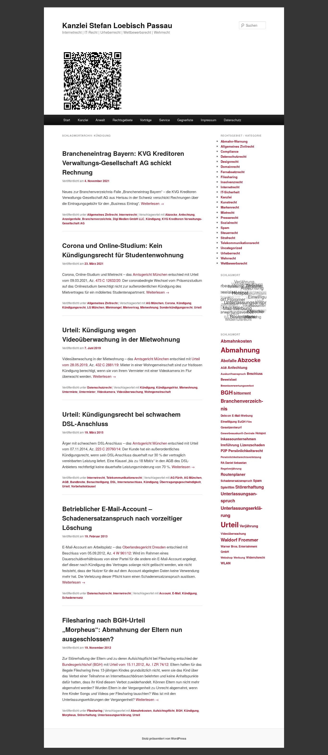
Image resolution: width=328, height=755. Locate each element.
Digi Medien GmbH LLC (128, 219)
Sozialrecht (229, 222)
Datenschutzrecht (99, 387)
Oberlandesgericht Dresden (144, 546)
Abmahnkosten (141, 710)
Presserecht (229, 217)
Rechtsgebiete (123, 120)
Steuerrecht (229, 232)
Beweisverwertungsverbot (237, 385)
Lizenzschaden (252, 444)
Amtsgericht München (150, 274)
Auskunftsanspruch (233, 374)
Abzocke (171, 214)
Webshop (227, 557)
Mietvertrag (131, 307)
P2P (224, 450)
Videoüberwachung (130, 392)
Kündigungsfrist (167, 387)
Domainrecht (230, 166)
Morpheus (69, 715)
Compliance (229, 151)
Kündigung (153, 219)
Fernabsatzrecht (232, 172)
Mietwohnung (149, 307)
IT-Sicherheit (230, 192)
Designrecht (229, 161)
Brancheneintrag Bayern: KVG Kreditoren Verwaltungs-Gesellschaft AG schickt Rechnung (123, 162)
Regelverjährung (231, 468)
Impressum (208, 120)
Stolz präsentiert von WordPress (164, 738)
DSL (113, 482)
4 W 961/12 (122, 552)
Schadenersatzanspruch (236, 481)
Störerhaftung (86, 715)
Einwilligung (229, 422)
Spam (225, 227)
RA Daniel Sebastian (234, 463)
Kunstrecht (229, 202)
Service (164, 120)
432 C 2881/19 (107, 364)
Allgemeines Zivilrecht (102, 214)
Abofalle (229, 360)
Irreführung (230, 444)
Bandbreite (77, 482)
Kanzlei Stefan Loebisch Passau (117, 25)
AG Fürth (176, 477)
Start (66, 120)
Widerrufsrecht (255, 557)
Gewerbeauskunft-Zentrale (238, 433)
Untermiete (70, 392)
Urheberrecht (230, 253)
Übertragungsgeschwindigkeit (180, 482)
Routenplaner (233, 474)
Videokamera (106, 392)
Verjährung (249, 525)
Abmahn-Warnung (234, 141)
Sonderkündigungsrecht (176, 307)
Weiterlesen (152, 203)
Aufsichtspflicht (164, 710)
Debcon (226, 416)
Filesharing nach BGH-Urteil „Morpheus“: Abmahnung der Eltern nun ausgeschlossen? (122, 629)
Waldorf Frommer (239, 539)
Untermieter (87, 392)
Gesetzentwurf (231, 427)
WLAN (226, 562)
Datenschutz (232, 120)
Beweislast (229, 379)
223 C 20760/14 (108, 448)
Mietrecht (227, 212)
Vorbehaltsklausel (83, 486)
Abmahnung (240, 350)
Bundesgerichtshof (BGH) (82, 664)
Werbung (239, 557)
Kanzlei (83, 120)
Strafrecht (228, 237)
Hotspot (260, 433)
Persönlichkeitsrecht (245, 450)
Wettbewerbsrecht (234, 263)
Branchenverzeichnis (96, 219)
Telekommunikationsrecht (124, 477)
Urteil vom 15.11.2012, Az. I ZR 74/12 (138, 664)
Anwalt (100, 120)
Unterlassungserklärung (114, 715)
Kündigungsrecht (74, 307)
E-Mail (176, 593)
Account (165, 593)
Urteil (197, 307)
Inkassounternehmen (238, 438)
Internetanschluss (129, 482)
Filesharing (94, 710)
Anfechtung (186, 214)
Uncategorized (231, 247)
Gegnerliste (185, 120)
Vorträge (146, 120)
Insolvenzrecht (232, 182)
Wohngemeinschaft (157, 392)
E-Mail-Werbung (242, 415)
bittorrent (242, 393)
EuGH (241, 422)
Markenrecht (230, 207)
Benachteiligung (98, 482)
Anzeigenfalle (71, 219)
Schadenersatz (72, 597)
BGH (179, 710)
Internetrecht (128, 214)
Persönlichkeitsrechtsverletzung (241, 457)
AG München (155, 303)
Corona (170, 303)
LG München (95, 307)
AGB (65, 482)
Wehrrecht (228, 258)
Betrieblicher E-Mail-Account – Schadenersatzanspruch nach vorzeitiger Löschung (122, 518)
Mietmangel (113, 307)
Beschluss (254, 373)
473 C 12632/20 (108, 280)
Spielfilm (227, 487)
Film (249, 421)
